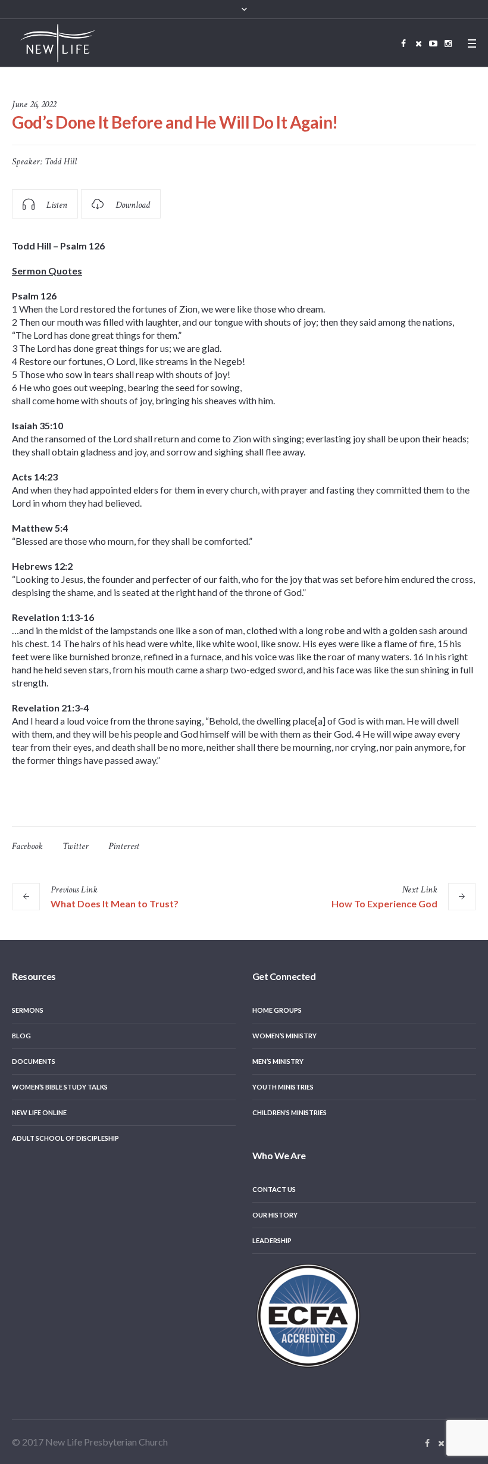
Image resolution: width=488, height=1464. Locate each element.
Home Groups (277, 1010)
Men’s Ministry (278, 1061)
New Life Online (39, 1112)
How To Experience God (384, 903)
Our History (275, 1215)
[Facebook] (403, 43)
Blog (21, 1036)
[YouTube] (433, 43)
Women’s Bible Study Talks (60, 1087)
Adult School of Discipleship (65, 1138)
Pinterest (123, 846)
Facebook (27, 846)
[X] (418, 43)
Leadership (272, 1240)
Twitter (75, 846)
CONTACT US (274, 1189)
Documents (33, 1061)
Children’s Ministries (289, 1112)
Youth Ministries (283, 1087)
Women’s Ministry (284, 1036)
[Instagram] (448, 43)
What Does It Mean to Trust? (115, 903)
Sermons (27, 1010)
